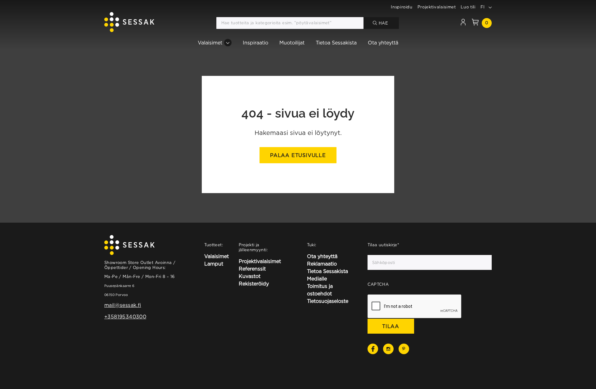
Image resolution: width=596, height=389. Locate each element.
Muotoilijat (292, 42)
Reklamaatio (322, 263)
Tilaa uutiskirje (384, 245)
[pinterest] (404, 349)
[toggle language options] (490, 7)
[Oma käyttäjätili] (463, 23)
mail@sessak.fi (122, 305)
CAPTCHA (378, 284)
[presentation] (415, 306)
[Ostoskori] (475, 23)
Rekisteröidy (254, 283)
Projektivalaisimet (437, 7)
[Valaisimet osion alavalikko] (228, 42)
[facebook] (373, 349)
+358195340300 (125, 316)
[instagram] (388, 349)
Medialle (317, 278)
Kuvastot (249, 276)
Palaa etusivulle (298, 155)
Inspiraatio (255, 42)
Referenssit (252, 268)
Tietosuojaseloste (327, 301)
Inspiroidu (402, 7)
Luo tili (468, 7)
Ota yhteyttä (383, 42)
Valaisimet (210, 42)
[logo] (129, 23)
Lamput (213, 263)
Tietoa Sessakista (336, 42)
